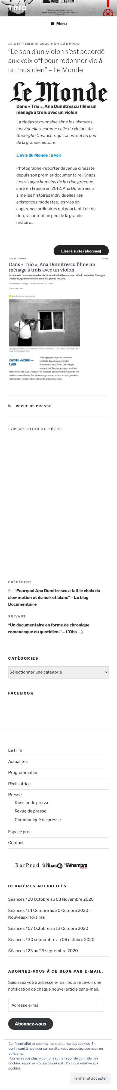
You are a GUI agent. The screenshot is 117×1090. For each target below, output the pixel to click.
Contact (16, 842)
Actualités (18, 761)
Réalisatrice (19, 783)
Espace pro (18, 831)
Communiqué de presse (38, 819)
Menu (61, 23)
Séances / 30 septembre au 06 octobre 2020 (51, 939)
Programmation (23, 772)
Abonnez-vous (30, 1024)
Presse (15, 794)
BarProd (70, 44)
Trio (17, 8)
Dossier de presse (32, 802)
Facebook (21, 693)
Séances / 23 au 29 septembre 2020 (43, 950)
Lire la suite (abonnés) (81, 251)
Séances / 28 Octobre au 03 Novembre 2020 (51, 899)
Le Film (15, 750)
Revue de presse (34, 406)
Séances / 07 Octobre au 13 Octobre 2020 (48, 928)
